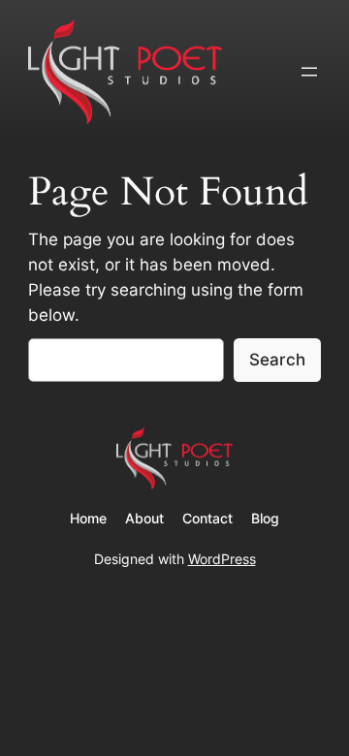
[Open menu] (309, 71)
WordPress (222, 559)
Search (277, 359)
